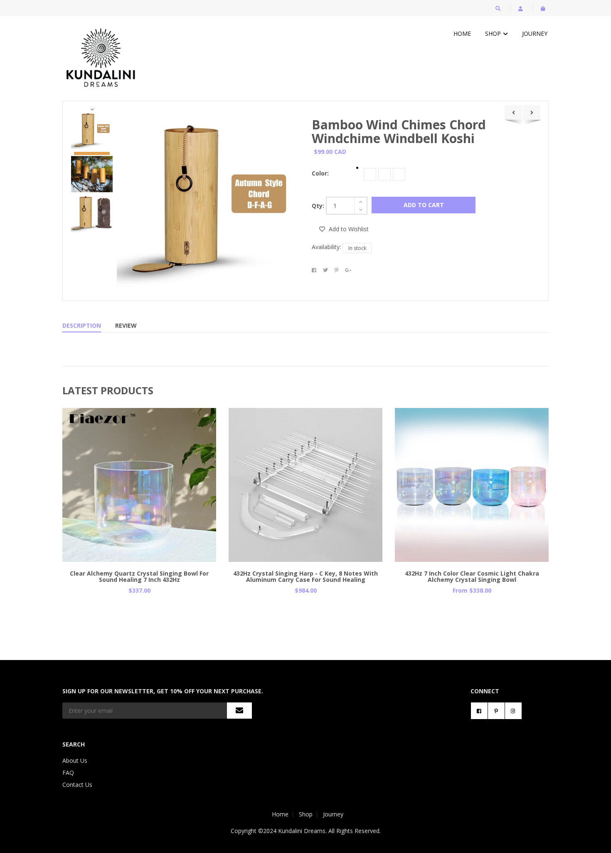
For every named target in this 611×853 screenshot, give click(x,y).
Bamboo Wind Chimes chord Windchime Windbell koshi (399, 131)
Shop (494, 33)
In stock (357, 248)
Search (73, 744)
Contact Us (77, 785)
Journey (534, 33)
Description (81, 325)
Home (462, 33)
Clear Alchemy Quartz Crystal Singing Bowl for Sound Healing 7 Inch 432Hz (139, 576)
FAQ (68, 772)
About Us (74, 760)
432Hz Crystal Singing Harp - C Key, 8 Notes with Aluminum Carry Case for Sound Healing (305, 576)
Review (126, 325)
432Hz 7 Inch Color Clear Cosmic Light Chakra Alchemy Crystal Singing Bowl (472, 576)
